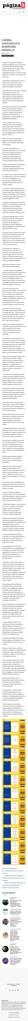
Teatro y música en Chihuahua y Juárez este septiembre (15, 912)
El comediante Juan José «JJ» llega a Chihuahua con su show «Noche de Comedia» (16, 961)
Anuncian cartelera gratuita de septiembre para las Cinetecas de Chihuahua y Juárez (15, 903)
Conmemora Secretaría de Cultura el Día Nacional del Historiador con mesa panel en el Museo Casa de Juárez (14, 935)
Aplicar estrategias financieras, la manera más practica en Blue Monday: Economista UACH (13, 885)
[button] (19, 12)
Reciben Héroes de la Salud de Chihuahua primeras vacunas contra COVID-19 (13, 878)
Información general (7, 55)
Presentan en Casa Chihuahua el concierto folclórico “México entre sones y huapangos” (16, 922)
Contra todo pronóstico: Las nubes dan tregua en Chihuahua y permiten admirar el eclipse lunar (16, 950)
